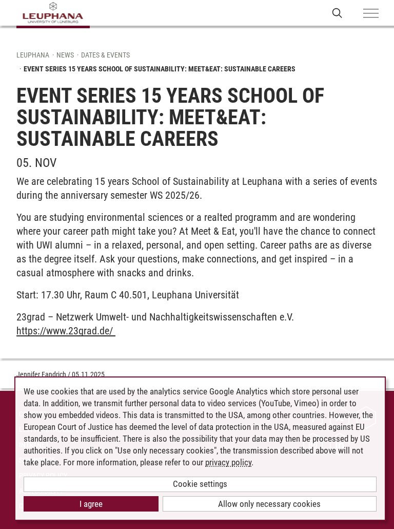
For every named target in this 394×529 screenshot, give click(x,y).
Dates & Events (105, 55)
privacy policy (228, 462)
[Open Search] (337, 13)
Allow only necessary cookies (269, 504)
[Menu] (371, 14)
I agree (91, 504)
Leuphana (32, 55)
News (65, 55)
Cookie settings (200, 484)
